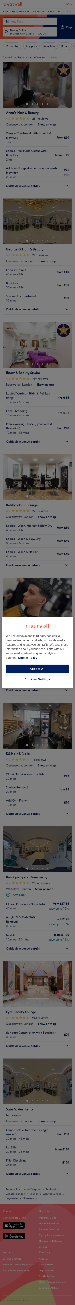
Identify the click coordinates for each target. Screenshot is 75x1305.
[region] (37, 653)
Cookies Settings (38, 679)
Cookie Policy (27, 657)
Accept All (37, 668)
